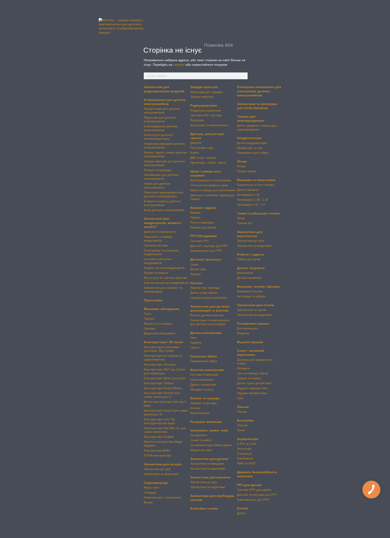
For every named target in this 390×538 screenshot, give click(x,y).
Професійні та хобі (249, 148)
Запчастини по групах (252, 310)
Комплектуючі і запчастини (162, 497)
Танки (241, 218)
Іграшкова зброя (203, 356)
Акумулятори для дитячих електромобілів (162, 110)
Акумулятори (247, 439)
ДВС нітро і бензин (203, 157)
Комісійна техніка (204, 508)
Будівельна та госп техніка (255, 184)
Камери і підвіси (203, 208)
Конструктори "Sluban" (159, 383)
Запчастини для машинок (210, 477)
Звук (193, 337)
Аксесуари (244, 448)
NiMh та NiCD (246, 463)
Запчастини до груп (157, 469)
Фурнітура (197, 120)
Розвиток (243, 333)
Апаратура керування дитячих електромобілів (164, 145)
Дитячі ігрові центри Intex (254, 383)
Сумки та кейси (200, 440)
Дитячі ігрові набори (204, 292)
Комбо (194, 152)
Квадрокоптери (249, 138)
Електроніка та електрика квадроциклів (161, 252)
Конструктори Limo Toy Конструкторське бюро (159, 421)
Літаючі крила (246, 171)
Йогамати (243, 368)
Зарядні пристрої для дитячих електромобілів (164, 163)
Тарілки (149, 318)
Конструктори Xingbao (159, 436)
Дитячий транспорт (205, 259)
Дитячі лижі (198, 269)
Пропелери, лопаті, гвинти (208, 162)
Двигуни (195, 142)
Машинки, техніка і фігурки (258, 286)
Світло (194, 347)
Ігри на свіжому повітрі (252, 373)
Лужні (241, 430)
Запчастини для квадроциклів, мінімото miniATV (162, 222)
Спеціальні (244, 453)
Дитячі (241, 513)
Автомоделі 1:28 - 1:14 (252, 199)
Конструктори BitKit (157, 450)
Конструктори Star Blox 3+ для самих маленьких (165, 430)
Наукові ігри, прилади (205, 287)
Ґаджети (196, 342)
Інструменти (198, 435)
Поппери (149, 328)
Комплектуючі (199, 413)
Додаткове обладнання (159, 333)
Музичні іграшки (250, 342)
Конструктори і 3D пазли (163, 342)
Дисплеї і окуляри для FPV (209, 246)
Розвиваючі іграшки (253, 323)
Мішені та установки (158, 323)
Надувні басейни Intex (252, 393)
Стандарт (150, 492)
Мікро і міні (151, 487)
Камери (195, 212)
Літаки (242, 161)
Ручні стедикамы (202, 222)
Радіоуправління (203, 105)
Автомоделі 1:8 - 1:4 (251, 204)
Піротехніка (153, 300)
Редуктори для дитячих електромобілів (160, 119)
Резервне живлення (206, 422)
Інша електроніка (202, 379)
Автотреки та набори (251, 296)
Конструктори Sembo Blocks (163, 388)
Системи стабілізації (204, 374)
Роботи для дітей (248, 259)
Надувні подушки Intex (252, 388)
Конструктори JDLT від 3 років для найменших (164, 371)
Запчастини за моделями (161, 474)
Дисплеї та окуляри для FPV (257, 494)
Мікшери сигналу (202, 389)
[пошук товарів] (244, 75)
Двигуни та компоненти (159, 231)
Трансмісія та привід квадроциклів (158, 238)
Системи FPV (199, 241)
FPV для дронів (249, 485)
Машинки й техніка (249, 291)
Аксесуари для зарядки (206, 92)
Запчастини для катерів (163, 464)
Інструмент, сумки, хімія (209, 430)
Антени (195, 408)
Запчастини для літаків (255, 305)
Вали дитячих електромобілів (164, 210)
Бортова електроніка (207, 370)
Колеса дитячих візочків (206, 315)
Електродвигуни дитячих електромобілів (161, 128)
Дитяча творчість (251, 268)
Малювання (245, 273)
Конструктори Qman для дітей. (165, 378)
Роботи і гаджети (250, 254)
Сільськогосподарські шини (209, 185)
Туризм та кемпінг (249, 378)
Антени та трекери (205, 398)
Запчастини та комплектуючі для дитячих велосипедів (210, 322)
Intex (240, 398)
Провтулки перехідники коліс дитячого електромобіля (163, 194)
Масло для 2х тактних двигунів (165, 277)
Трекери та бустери (203, 403)
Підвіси (195, 217)
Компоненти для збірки (252, 152)
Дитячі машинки (248, 189)
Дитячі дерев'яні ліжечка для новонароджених (257, 127)
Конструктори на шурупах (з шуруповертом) (163, 357)
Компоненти (245, 458)
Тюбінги (195, 274)
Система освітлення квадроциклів (157, 261)
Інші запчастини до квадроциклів (166, 282)
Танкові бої (244, 223)
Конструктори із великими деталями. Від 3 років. (161, 349)
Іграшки (196, 283)
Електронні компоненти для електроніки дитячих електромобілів (259, 91)
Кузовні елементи (156, 273)
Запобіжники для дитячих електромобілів (161, 176)
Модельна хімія (201, 450)
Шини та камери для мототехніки (212, 190)
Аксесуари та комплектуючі (209, 125)
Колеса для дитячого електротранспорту (158, 136)
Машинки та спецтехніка (256, 180)
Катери (242, 508)
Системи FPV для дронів (254, 489)
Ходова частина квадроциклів (164, 268)
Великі (148, 502)
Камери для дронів (203, 227)
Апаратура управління (205, 110)
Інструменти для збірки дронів (211, 445)
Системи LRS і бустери (206, 115)
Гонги (147, 313)
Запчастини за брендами (207, 463)
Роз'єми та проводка (158, 170)
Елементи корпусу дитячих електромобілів (162, 203)
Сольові (242, 425)
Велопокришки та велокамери (210, 180)
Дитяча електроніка (205, 333)
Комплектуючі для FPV (206, 250)
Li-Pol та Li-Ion (246, 443)
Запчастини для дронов (209, 459)
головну (179, 64)
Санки (194, 264)
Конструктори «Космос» (160, 364)
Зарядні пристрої (204, 87)
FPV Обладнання (203, 236)
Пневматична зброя (203, 361)
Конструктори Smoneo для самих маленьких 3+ (162, 394)
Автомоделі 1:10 (248, 194)
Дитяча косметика (249, 277)
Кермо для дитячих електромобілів (157, 185)
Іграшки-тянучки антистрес (208, 297)
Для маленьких (247, 328)
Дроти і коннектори (203, 384)
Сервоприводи (156, 482)
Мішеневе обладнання (161, 309)
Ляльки (243, 407)
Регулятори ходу (201, 147)
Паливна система (156, 245)
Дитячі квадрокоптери (252, 143)
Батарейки (245, 420)
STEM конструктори (157, 455)
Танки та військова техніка (258, 213)
